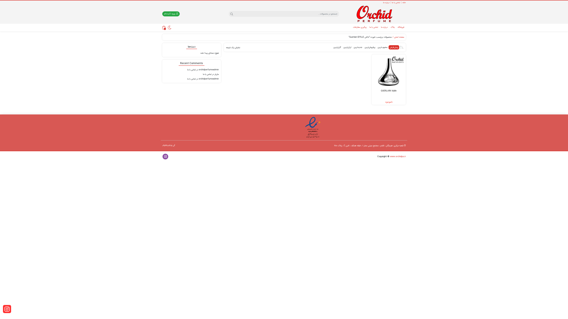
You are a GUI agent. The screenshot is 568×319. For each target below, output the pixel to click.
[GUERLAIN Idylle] (388, 71)
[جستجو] (232, 14)
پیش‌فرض (394, 47)
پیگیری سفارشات (360, 27)
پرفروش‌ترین (370, 47)
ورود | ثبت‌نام (170, 13)
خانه (404, 2)
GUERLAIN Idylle (389, 91)
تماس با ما (396, 2)
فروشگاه (401, 27)
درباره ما (386, 2)
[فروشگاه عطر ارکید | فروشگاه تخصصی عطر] (376, 13)
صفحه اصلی (399, 37)
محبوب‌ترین (382, 47)
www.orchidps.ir (398, 156)
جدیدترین (358, 47)
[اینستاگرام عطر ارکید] (7, 309)
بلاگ (393, 27)
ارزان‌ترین (347, 47)
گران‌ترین (337, 47)
